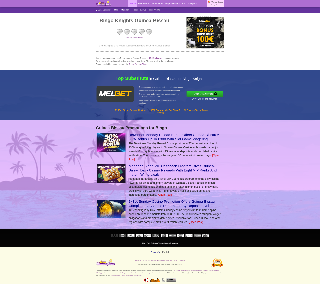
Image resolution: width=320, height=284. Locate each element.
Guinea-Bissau (103, 10)
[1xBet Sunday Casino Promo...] (111, 217)
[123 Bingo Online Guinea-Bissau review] (147, 237)
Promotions (157, 3)
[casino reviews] (105, 265)
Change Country (215, 4)
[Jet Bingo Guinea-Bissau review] (139, 237)
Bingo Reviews (140, 10)
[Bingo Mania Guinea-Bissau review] (205, 237)
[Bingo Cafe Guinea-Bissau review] (180, 237)
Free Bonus (143, 3)
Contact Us (146, 260)
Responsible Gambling (164, 260)
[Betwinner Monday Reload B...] (111, 150)
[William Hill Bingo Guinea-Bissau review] (197, 237)
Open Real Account (203, 93)
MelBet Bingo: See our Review (130, 110)
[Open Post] (165, 194)
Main (116, 10)
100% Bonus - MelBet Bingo (204, 99)
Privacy (153, 260)
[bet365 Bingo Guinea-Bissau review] (172, 237)
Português (155, 252)
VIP (183, 3)
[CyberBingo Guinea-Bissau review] (131, 237)
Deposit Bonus (172, 3)
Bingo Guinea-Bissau (138, 64)
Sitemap (182, 260)
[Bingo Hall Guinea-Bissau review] (164, 237)
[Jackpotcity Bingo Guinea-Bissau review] (189, 237)
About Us (138, 260)
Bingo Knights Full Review (134, 37)
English (126, 10)
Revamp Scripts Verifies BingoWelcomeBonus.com (126, 275)
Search (176, 260)
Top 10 (132, 3)
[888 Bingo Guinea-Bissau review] (114, 237)
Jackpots (192, 3)
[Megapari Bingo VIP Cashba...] (111, 182)
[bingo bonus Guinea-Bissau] (103, 5)
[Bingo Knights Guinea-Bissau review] (155, 237)
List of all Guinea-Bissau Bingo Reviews (160, 243)
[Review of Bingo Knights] (134, 35)
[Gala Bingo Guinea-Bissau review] (122, 237)
